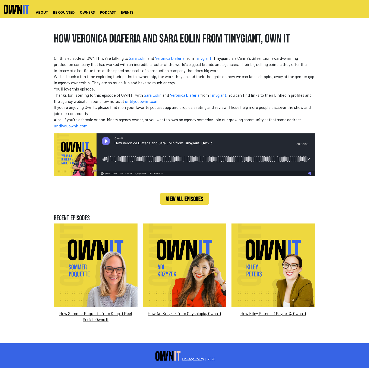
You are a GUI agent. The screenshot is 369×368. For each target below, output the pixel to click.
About (42, 12)
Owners (87, 12)
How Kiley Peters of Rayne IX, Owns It (273, 313)
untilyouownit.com (141, 101)
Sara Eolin (138, 58)
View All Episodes (184, 199)
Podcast (108, 12)
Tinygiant (203, 58)
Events (127, 12)
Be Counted (64, 12)
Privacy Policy (193, 359)
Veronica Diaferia (169, 58)
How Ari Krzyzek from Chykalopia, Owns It (184, 313)
